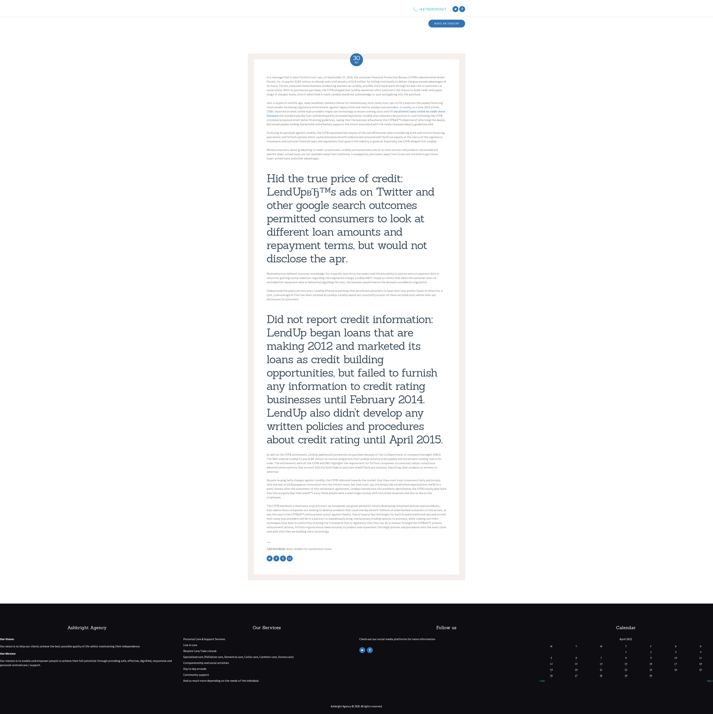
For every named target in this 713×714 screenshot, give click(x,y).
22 (626, 669)
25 (700, 669)
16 (650, 663)
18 (700, 663)
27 (576, 675)
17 (675, 663)
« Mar (542, 680)
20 (576, 669)
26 (551, 675)
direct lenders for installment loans (309, 549)
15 (626, 663)
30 (650, 675)
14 (601, 663)
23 (650, 669)
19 (551, 669)
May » (710, 680)
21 (601, 669)
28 (601, 675)
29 (626, 675)
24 (675, 669)
